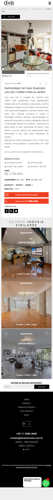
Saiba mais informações (26, 194)
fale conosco (26, 411)
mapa (28, 76)
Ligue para (26, 201)
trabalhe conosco (26, 407)
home (26, 399)
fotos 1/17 (7, 76)
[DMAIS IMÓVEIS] (9, 5)
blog (26, 415)
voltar (11, 17)
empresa (27, 403)
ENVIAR (42, 387)
